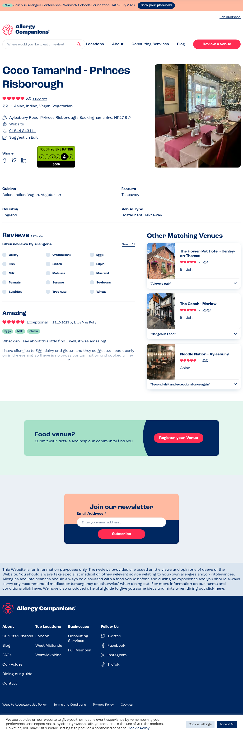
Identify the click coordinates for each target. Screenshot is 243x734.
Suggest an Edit (23, 138)
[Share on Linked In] (23, 160)
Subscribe (121, 534)
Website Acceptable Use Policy (24, 704)
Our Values (12, 665)
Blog (181, 44)
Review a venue (217, 44)
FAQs (7, 655)
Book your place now (156, 5)
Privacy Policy (103, 704)
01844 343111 (22, 131)
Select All (128, 244)
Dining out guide (17, 674)
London (42, 636)
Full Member (79, 650)
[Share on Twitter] (14, 160)
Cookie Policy (139, 728)
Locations (95, 44)
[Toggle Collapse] (235, 283)
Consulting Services (150, 44)
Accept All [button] (227, 724)
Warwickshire (48, 655)
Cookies (127, 704)
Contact (9, 683)
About (117, 44)
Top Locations (48, 627)
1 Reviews (40, 99)
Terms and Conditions (70, 704)
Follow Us (110, 627)
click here (32, 589)
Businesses (78, 627)
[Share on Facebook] (4, 160)
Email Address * (91, 514)
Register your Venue (178, 438)
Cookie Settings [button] (200, 724)
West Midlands (48, 646)
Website (16, 124)
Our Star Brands (17, 636)
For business (230, 17)
